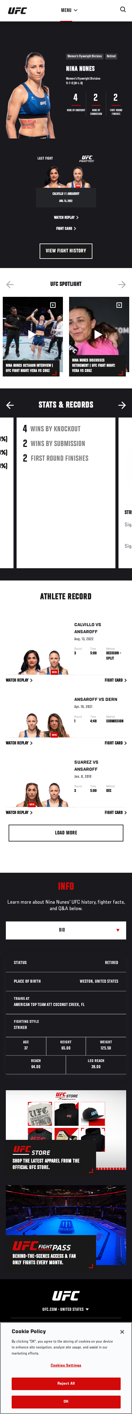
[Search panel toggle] (123, 9)
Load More (66, 833)
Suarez (83, 762)
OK (66, 1402)
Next (122, 285)
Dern (111, 699)
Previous (10, 285)
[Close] (122, 1332)
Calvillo (84, 624)
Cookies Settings (66, 1366)
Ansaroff (86, 631)
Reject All (66, 1384)
